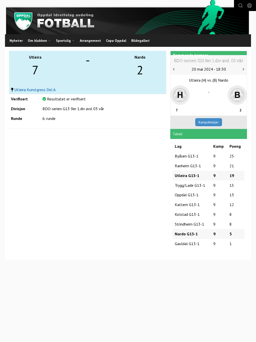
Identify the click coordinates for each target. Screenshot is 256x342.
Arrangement (90, 40)
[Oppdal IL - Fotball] (127, 17)
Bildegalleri (140, 40)
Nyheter (16, 40)
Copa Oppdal (116, 40)
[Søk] (240, 5)
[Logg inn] (249, 5)
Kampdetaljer (208, 122)
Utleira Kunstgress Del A (35, 89)
